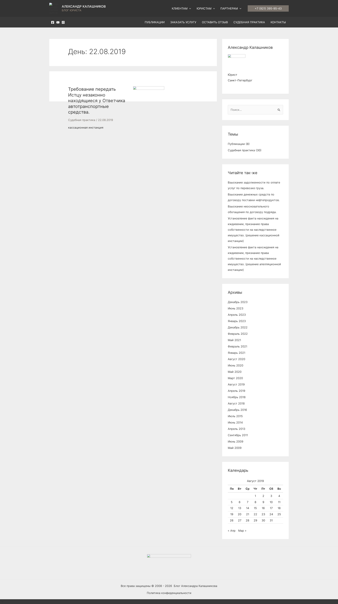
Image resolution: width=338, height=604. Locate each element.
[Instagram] (63, 22)
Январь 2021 (236, 352)
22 (255, 514)
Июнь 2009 (235, 441)
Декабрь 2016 (237, 410)
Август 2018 (236, 403)
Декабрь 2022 (238, 327)
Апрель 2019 (236, 391)
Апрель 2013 (236, 429)
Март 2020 (235, 378)
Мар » (242, 530)
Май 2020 (235, 371)
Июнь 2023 (235, 308)
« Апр (232, 530)
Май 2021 (234, 340)
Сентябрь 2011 (238, 435)
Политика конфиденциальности (169, 593)
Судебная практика (81, 120)
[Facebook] (52, 22)
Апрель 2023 (237, 314)
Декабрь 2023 (238, 302)
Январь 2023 (237, 321)
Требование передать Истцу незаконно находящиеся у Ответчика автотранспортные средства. (96, 100)
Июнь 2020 (235, 365)
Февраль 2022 (238, 333)
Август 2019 (236, 384)
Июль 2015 (235, 416)
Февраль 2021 (237, 346)
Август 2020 (236, 359)
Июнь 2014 (235, 422)
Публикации (236, 144)
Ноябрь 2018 (237, 397)
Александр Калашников (84, 6)
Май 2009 (235, 448)
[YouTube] (58, 22)
